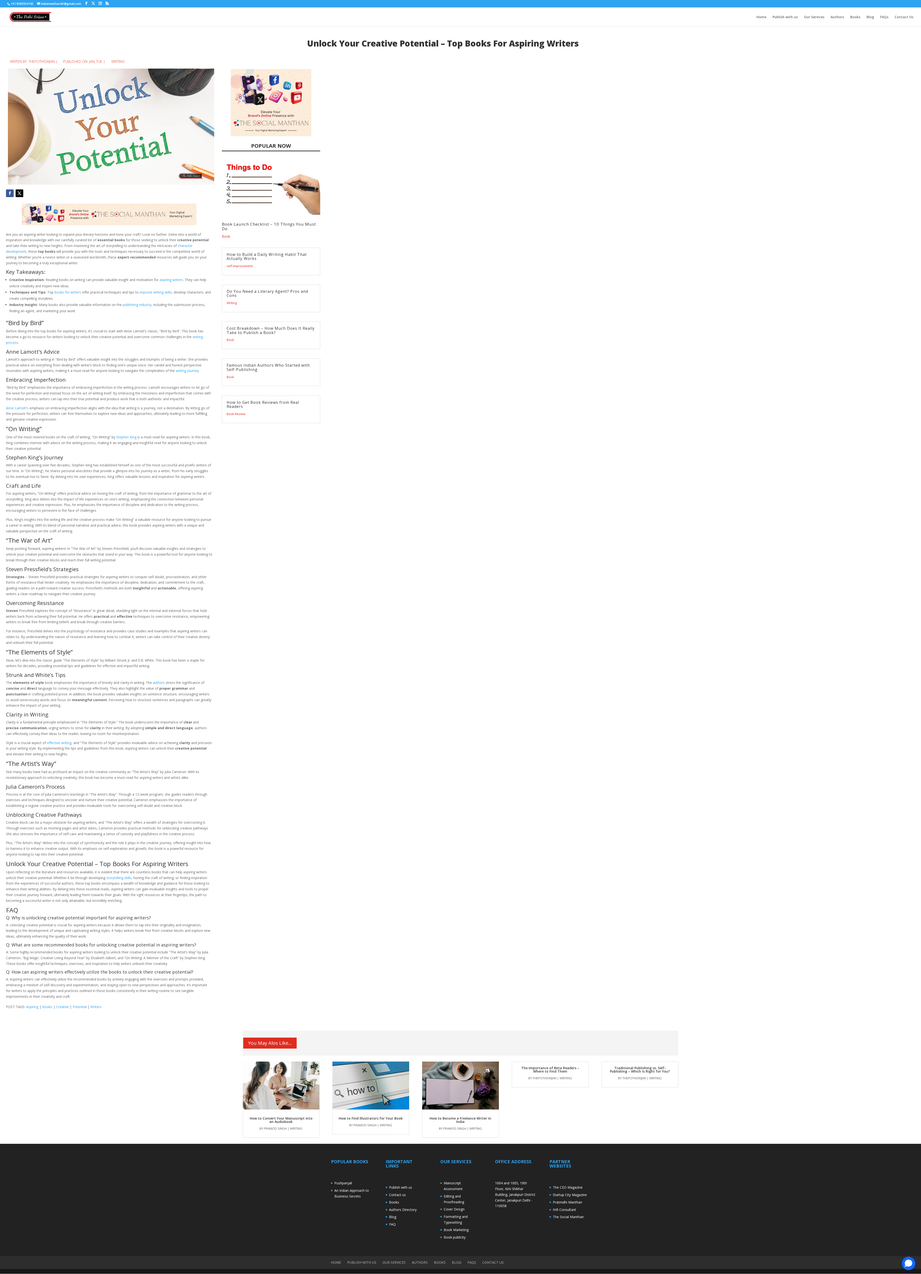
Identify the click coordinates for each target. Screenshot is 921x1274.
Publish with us (785, 17)
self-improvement (240, 266)
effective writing (59, 742)
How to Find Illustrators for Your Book (371, 1118)
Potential (80, 1006)
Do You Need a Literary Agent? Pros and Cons (267, 293)
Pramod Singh (275, 1128)
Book (226, 236)
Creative (62, 1006)
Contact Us (904, 17)
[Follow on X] (19, 193)
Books (855, 17)
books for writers (67, 292)
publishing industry (137, 304)
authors (159, 682)
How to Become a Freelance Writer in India (460, 1120)
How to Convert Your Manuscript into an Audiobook (281, 1120)
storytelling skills (118, 877)
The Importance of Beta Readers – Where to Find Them (550, 1070)
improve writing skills (156, 292)
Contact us (397, 1194)
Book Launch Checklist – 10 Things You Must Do (269, 226)
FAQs (884, 17)
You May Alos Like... (270, 1043)
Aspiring (32, 1006)
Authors (837, 17)
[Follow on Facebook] (10, 193)
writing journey (187, 370)
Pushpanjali (343, 1183)
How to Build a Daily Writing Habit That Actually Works (267, 256)
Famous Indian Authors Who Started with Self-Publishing (268, 367)
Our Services (814, 17)
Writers (95, 1006)
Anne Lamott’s (17, 408)
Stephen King (126, 437)
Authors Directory (403, 1209)
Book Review (236, 414)
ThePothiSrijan (42, 61)
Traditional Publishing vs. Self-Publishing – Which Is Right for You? (640, 1070)
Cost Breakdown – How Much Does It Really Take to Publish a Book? (271, 330)
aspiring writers (171, 279)
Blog (870, 17)
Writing (118, 61)
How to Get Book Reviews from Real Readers (263, 404)
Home (761, 17)
